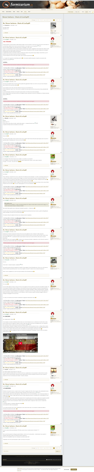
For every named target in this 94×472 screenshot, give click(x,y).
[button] (37, 20)
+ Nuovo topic (70, 11)
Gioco (29, 11)
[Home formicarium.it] (47, 5)
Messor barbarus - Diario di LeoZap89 (15, 17)
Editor (83, 11)
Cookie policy (19, 470)
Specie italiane (8, 11)
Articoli (18, 11)
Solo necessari (66, 469)
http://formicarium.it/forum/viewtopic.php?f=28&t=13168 (33, 74)
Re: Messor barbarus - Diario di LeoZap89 (16, 23)
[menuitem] (49, 459)
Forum (25, 11)
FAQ (90, 11)
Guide (14, 11)
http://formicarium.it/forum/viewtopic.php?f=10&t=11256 (37, 72)
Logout (86, 11)
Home (3, 11)
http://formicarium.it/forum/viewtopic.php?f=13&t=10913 (37, 68)
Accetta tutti (74, 469)
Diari (22, 11)
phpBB (29, 461)
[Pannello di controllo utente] (80, 12)
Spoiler (6, 32)
